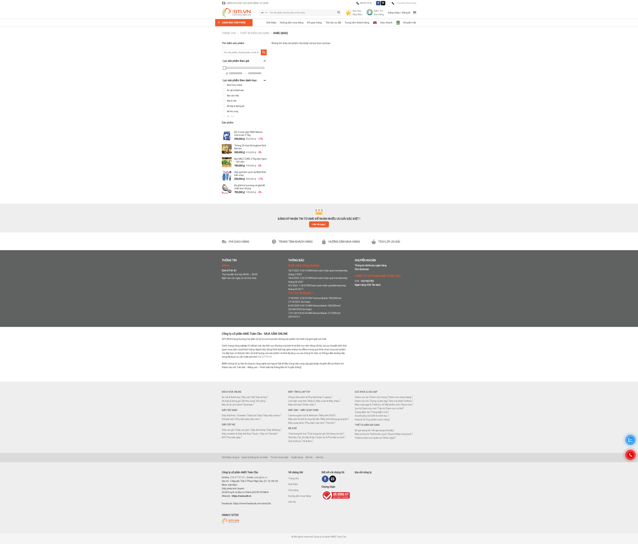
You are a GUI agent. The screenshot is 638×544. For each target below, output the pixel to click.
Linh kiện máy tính (297, 401)
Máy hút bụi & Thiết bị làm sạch (371, 434)
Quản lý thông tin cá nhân (254, 457)
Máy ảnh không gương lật (334, 419)
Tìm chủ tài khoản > (300, 293)
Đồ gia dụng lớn (363, 430)
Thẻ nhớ (330, 423)
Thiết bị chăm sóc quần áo (368, 438)
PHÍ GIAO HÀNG (239, 241)
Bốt (223, 437)
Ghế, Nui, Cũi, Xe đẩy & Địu (301, 437)
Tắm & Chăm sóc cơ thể (390, 408)
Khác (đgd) (389, 438)
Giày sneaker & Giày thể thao (236, 433)
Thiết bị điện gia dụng (254, 33)
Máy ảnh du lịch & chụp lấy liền (303, 419)
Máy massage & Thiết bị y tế (369, 404)
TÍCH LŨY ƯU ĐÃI (389, 241)
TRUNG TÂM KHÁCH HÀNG (296, 241)
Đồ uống (260, 401)
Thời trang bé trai (297, 433)
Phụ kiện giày (234, 437)
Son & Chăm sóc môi (365, 408)
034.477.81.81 (237, 477)
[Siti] (238, 12)
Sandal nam (228, 419)
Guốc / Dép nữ (260, 433)
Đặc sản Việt (248, 397)
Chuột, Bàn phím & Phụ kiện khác (305, 397)
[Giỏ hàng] (414, 12)
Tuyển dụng (297, 457)
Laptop (327, 397)
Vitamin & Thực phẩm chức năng (372, 419)
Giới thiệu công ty (230, 457)
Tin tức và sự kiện (279, 457)
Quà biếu (248, 404)
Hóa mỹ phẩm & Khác (400, 401)
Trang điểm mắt (379, 412)
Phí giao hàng (314, 22)
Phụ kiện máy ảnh (315, 423)
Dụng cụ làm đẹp (379, 401)
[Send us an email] (383, 3)
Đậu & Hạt (261, 397)
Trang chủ (229, 33)
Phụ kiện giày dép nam (247, 419)
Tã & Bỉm (307, 441)
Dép (260, 415)
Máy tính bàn (295, 404)
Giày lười (252, 415)
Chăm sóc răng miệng (399, 397)
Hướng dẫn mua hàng (291, 22)
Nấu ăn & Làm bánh (232, 404)
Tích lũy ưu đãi (333, 22)
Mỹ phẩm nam (392, 404)
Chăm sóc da (361, 397)
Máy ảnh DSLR (327, 415)
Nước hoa (407, 404)
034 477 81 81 (264, 356)
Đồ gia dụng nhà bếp (382, 430)
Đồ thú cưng (248, 401)
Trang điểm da (362, 412)
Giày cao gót (228, 430)
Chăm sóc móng (378, 397)
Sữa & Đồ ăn (294, 441)
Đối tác (309, 457)
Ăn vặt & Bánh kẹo (231, 397)
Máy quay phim (296, 423)
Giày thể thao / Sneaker (234, 415)
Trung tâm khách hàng (357, 22)
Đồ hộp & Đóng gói (231, 401)
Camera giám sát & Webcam (303, 415)
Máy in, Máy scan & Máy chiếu (323, 401)
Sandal (272, 433)
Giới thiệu (271, 22)
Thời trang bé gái (316, 433)
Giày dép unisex (272, 415)
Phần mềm (309, 404)
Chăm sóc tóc (362, 401)
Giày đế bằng (273, 430)
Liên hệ (319, 457)
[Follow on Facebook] (378, 3)
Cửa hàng (293, 490)
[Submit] (338, 12)
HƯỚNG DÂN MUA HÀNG (344, 241)
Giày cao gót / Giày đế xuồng (250, 430)
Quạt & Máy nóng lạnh (399, 434)
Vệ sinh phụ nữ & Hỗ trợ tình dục (371, 415)
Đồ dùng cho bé (335, 433)
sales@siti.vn (260, 477)
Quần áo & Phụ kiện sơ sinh (330, 437)
